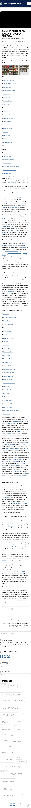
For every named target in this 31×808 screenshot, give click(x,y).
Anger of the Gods (8, 390)
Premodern (4, 771)
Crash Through (7, 94)
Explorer (16, 725)
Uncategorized (9, 795)
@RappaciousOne (21, 600)
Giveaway (17, 730)
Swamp (5, 145)
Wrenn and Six (6, 414)
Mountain (5, 132)
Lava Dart (5, 108)
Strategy (8, 788)
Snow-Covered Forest (8, 372)
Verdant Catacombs (8, 376)
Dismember (6, 104)
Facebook (13, 803)
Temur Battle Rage (8, 118)
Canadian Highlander (7, 690)
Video (24, 795)
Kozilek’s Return (7, 163)
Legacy (5, 741)
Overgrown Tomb (7, 359)
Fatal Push (5, 152)
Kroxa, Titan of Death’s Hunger (11, 166)
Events (18, 721)
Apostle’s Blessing (7, 101)
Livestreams (6, 747)
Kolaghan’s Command (8, 159)
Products (16, 774)
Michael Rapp (4, 633)
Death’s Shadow (7, 76)
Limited (17, 741)
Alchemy (3, 685)
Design (5, 722)
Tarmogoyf (5, 283)
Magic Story (8, 753)
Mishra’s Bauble (7, 121)
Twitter (19, 803)
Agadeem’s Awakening (9, 90)
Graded (3, 734)
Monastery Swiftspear (8, 80)
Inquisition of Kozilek (8, 338)
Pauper (4, 766)
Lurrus (26, 473)
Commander (11, 707)
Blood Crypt (6, 125)
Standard (8, 781)
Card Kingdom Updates (12, 700)
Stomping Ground (7, 362)
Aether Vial (11, 526)
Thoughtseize (6, 97)
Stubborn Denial (16, 503)
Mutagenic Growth (8, 114)
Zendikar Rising (13, 633)
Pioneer (16, 767)
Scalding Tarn (6, 139)
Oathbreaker (21, 761)
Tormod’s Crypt (7, 173)
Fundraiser (6, 729)
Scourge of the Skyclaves (9, 83)
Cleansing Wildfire (7, 407)
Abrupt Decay (6, 355)
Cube (22, 713)
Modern (24, 38)
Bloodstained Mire (7, 128)
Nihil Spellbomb (7, 393)
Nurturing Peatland (8, 365)
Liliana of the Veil (7, 403)
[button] (29, 3)
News (19, 757)
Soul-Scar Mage (7, 87)
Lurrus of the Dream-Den (9, 170)
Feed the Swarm (7, 156)
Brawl (13, 686)
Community (8, 715)
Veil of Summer (7, 396)
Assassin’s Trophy (7, 400)
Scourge (23, 247)
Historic (14, 735)
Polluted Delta (6, 135)
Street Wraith (6, 327)
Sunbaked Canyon (7, 142)
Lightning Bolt (6, 111)
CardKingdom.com (11, 695)
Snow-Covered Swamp (9, 369)
